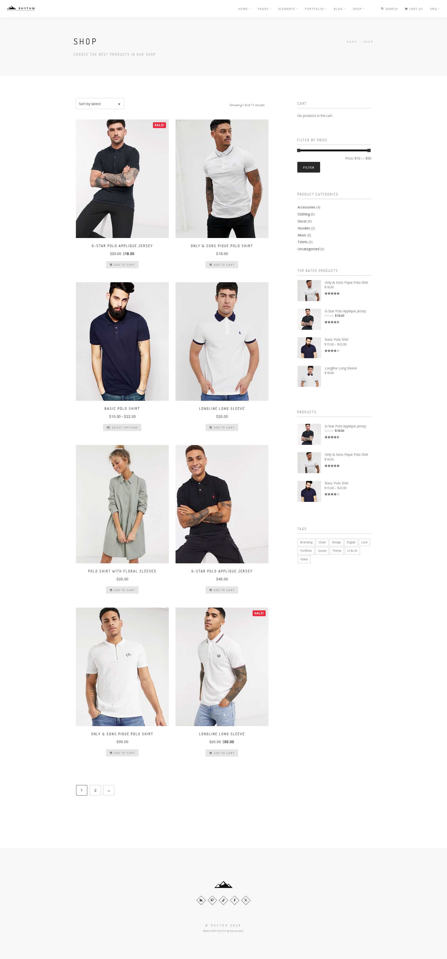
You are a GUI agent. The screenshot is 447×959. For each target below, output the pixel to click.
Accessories (306, 207)
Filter (308, 167)
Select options (125, 427)
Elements (286, 8)
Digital (351, 542)
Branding (306, 542)
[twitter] (246, 900)
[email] (234, 900)
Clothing (304, 214)
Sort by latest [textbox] (90, 103)
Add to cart (124, 264)
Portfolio (314, 8)
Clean (322, 542)
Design (336, 542)
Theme (337, 551)
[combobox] (100, 103)
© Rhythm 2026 (223, 925)
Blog (338, 8)
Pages (263, 8)
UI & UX (352, 551)
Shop (357, 8)
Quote (322, 551)
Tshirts (303, 242)
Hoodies (304, 228)
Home (243, 8)
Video (304, 559)
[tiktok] (223, 900)
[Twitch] (212, 900)
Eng (433, 8)
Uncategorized (308, 249)
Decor (302, 221)
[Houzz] (201, 900)
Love (364, 542)
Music (302, 235)
